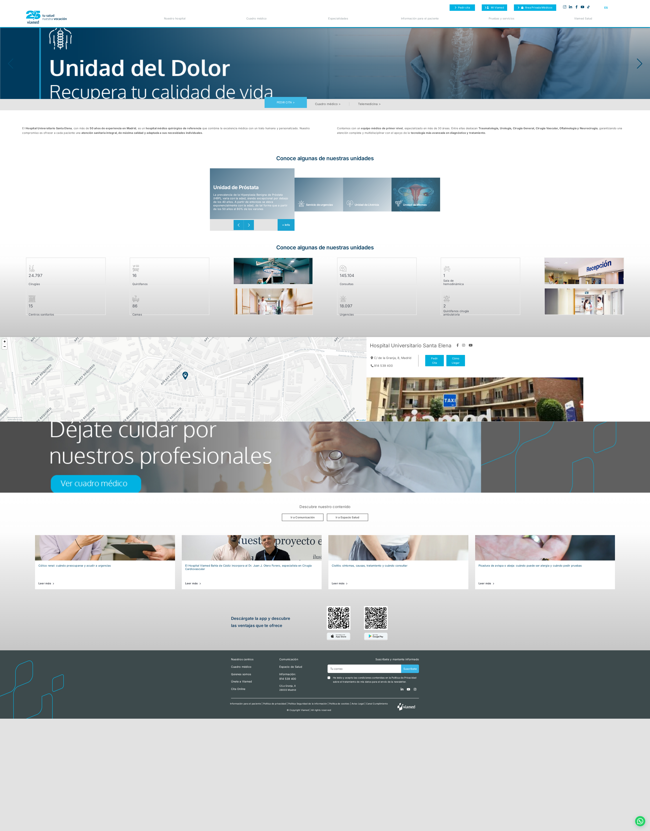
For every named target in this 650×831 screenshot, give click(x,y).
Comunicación (288, 659)
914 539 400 (383, 365)
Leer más (44, 583)
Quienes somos (241, 674)
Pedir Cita (434, 360)
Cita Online (238, 689)
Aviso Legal (358, 703)
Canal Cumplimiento (377, 703)
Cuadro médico (256, 18)
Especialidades (338, 18)
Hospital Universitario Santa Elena (410, 345)
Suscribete (410, 668)
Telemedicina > (369, 104)
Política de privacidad (274, 703)
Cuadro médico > (328, 104)
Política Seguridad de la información (307, 703)
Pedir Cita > (286, 102)
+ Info (286, 225)
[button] (639, 63)
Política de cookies (339, 703)
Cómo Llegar (455, 360)
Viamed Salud (583, 18)
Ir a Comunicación (303, 517)
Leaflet (362, 420)
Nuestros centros (242, 659)
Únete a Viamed (241, 681)
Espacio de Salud (290, 666)
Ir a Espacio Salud (347, 517)
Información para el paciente (420, 18)
